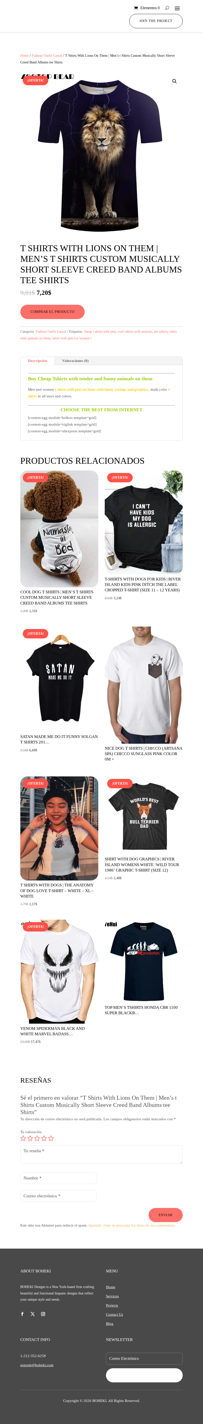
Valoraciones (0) (75, 361)
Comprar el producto (52, 312)
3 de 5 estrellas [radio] (37, 1138)
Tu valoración (31, 1132)
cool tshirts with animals (135, 331)
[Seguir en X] (33, 1314)
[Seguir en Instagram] (43, 1314)
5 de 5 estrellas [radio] (51, 1138)
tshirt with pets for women (71, 338)
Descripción (37, 361)
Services (112, 1296)
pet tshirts (161, 331)
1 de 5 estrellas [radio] (23, 1138)
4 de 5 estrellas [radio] (44, 1138)
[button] (174, 81)
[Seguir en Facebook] (22, 1314)
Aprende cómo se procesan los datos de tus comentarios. (132, 1225)
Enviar (166, 1215)
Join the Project (156, 21)
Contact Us (114, 1314)
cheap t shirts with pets (100, 331)
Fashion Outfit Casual (47, 55)
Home (24, 55)
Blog (109, 1324)
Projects (112, 1305)
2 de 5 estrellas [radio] (30, 1138)
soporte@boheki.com (36, 1365)
